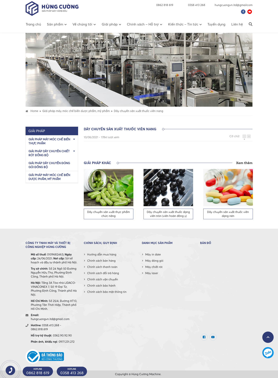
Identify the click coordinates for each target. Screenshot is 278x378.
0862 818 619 (164, 5)
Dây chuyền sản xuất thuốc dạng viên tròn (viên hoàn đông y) (168, 214)
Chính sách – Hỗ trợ (143, 24)
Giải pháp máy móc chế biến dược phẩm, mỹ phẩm (49, 177)
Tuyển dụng (216, 24)
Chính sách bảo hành (101, 285)
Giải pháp (110, 24)
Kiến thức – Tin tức (183, 24)
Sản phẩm (55, 24)
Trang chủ (33, 24)
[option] (108, 194)
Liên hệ (237, 24)
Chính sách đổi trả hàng (103, 273)
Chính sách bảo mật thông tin (107, 291)
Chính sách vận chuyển (102, 279)
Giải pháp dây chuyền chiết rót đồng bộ (49, 153)
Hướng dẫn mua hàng (101, 254)
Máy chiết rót (153, 266)
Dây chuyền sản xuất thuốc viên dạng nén (228, 214)
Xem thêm (244, 163)
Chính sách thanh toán (102, 266)
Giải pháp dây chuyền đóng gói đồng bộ (49, 165)
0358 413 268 (196, 5)
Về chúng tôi (82, 24)
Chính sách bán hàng (101, 260)
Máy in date (153, 254)
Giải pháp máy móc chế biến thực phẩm (49, 141)
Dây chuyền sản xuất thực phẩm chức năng (108, 214)
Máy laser (151, 273)
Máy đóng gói (154, 260)
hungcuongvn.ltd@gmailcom (233, 5)
